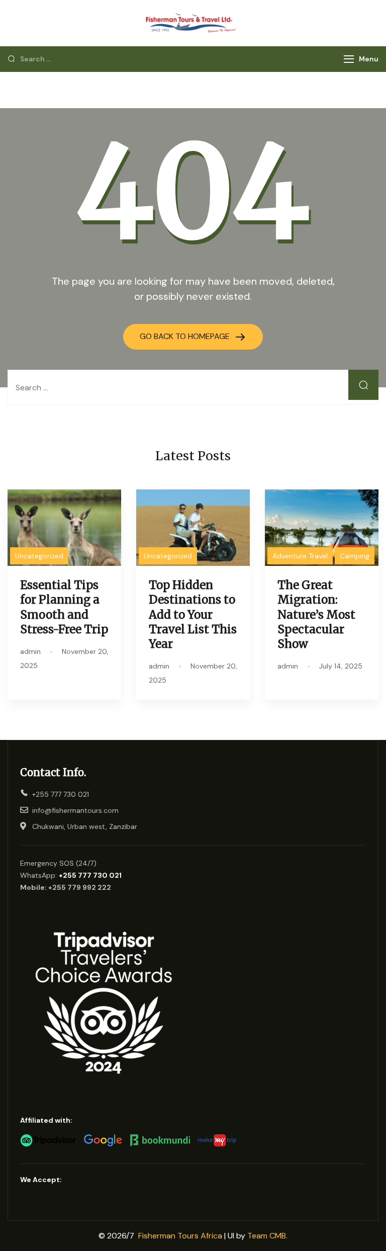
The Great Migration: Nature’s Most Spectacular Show (316, 614)
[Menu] (349, 59)
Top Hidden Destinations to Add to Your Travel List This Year (193, 614)
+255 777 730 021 (90, 875)
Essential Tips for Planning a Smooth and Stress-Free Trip (64, 607)
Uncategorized (39, 555)
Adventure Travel (300, 555)
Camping (354, 555)
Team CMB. (267, 1235)
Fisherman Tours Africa (180, 1235)
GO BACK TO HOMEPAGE (186, 336)
